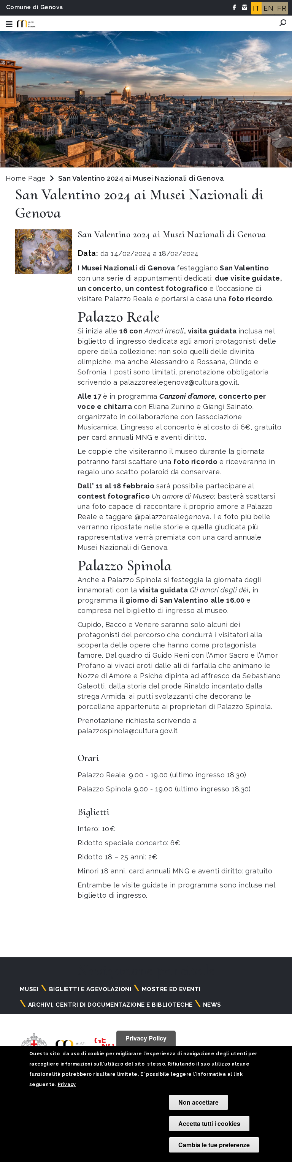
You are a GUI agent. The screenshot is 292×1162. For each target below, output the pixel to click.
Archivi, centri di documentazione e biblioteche (110, 1004)
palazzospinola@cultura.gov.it (128, 731)
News (212, 1004)
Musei (29, 989)
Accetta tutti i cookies (209, 1123)
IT (256, 8)
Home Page (26, 178)
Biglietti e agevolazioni (90, 989)
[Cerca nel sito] (282, 22)
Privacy (67, 1084)
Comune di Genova (34, 7)
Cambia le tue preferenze (214, 1144)
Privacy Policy (146, 1038)
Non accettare (198, 1102)
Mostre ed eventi (171, 989)
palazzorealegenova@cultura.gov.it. (179, 382)
